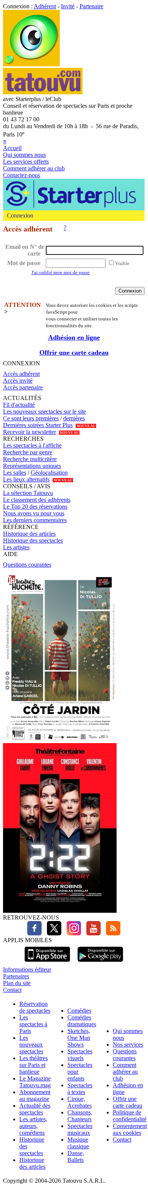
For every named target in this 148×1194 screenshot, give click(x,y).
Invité (68, 6)
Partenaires (16, 976)
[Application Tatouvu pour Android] (100, 962)
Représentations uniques (32, 466)
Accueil (12, 148)
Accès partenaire (23, 387)
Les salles (14, 472)
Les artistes (16, 547)
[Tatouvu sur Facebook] (34, 933)
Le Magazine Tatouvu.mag (35, 1081)
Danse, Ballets (75, 1156)
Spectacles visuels (79, 1054)
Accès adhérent (21, 374)
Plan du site (17, 983)
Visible (122, 263)
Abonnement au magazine (34, 1095)
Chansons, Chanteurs (79, 1115)
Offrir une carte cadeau (74, 352)
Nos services (128, 1044)
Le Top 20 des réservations (35, 506)
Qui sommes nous (24, 155)
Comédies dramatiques (81, 1020)
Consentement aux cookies (130, 1129)
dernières (74, 418)
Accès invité (18, 380)
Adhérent (45, 6)
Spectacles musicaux (79, 1129)
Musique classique (78, 1143)
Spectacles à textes (79, 1088)
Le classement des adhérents (36, 500)
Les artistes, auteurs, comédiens (33, 1126)
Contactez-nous (21, 175)
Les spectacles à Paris (33, 1024)
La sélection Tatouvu (28, 493)
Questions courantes (27, 564)
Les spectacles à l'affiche (32, 445)
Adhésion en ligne (74, 337)
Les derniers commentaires (35, 520)
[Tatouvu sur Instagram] (72, 933)
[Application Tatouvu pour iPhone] (47, 962)
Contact (12, 990)
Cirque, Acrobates (79, 1102)
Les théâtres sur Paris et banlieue (33, 1065)
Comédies (79, 1010)
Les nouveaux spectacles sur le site (44, 411)
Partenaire (91, 6)
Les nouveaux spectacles (31, 1045)
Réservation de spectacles (34, 1007)
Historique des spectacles (33, 540)
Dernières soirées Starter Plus (38, 425)
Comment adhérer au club (34, 168)
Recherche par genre (27, 452)
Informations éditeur (27, 969)
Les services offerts (26, 161)
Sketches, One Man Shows (78, 1038)
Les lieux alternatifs (26, 479)
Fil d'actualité (19, 405)
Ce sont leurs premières (31, 418)
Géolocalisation (49, 472)
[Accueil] (31, 64)
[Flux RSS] (111, 933)
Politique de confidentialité (129, 1115)
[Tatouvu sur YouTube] (92, 933)
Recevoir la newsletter (29, 432)
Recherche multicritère (30, 459)
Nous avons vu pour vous (33, 513)
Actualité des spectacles (34, 1109)
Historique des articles (29, 533)
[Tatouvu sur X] (52, 933)
